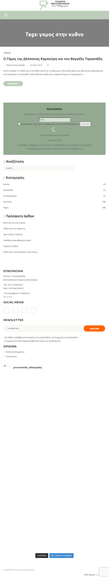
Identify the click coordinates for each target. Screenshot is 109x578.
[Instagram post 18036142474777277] (80, 537)
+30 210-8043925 (15, 285)
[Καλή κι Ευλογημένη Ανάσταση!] (28, 507)
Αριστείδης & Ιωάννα (12, 234)
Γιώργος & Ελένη (10, 246)
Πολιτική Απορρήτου (15, 352)
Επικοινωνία (11, 356)
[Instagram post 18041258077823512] (28, 448)
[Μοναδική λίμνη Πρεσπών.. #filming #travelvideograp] (28, 477)
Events (6, 184)
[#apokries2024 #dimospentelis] (28, 537)
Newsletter (8, 190)
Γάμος (7, 53)
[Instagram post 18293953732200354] (80, 388)
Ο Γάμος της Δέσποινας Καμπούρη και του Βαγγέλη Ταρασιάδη (52, 59)
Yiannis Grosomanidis (15, 65)
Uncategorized (9, 196)
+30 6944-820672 (16, 288)
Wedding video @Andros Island (17, 240)
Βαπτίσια (7, 202)
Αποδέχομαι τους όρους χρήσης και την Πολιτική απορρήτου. (50, 124)
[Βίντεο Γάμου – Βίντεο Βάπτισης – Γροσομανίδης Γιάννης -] (54, 5)
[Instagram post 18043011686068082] (28, 388)
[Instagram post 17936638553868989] (28, 418)
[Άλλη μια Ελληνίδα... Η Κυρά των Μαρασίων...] (80, 477)
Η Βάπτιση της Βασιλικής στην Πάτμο (20, 252)
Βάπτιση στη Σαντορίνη (14, 223)
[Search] (70, 168)
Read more (13, 83)
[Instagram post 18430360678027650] (80, 507)
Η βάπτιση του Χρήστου (14, 228)
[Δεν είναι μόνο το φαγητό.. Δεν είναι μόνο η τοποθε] (80, 418)
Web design (89, 575)
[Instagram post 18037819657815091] (80, 448)
